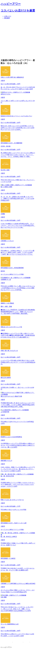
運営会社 (26, 642)
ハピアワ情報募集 (6, 642)
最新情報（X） (17, 642)
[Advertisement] (18, 39)
